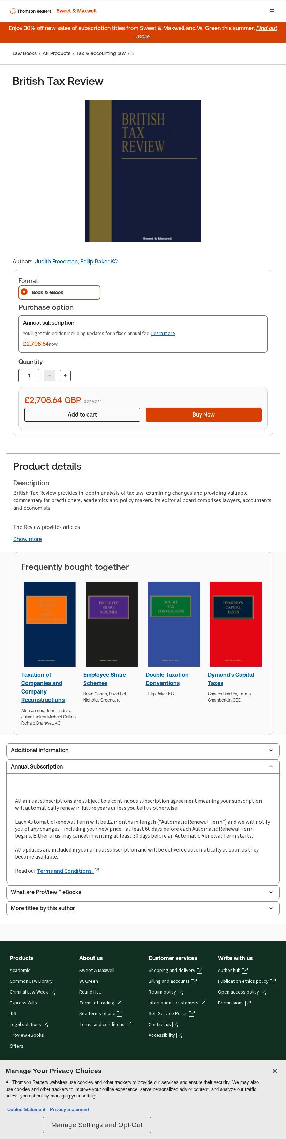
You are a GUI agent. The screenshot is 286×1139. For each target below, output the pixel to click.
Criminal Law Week (29, 992)
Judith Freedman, (57, 261)
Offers (16, 1046)
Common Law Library (31, 981)
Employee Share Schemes (104, 679)
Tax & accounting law (101, 53)
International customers (173, 1003)
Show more (27, 539)
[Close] (275, 1071)
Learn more (163, 333)
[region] (143, 1099)
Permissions (231, 1003)
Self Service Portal (168, 1014)
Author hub (229, 970)
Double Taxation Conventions (167, 679)
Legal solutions (25, 1024)
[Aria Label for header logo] (52, 11)
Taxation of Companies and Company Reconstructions (43, 687)
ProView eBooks (27, 1035)
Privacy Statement (68, 1109)
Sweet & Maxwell (96, 970)
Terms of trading (96, 1003)
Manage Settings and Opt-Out (97, 1125)
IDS (13, 1014)
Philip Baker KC (99, 261)
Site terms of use (97, 1014)
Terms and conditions (102, 1024)
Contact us (160, 1024)
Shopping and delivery (172, 970)
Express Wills (23, 1003)
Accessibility (162, 1035)
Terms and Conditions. (65, 871)
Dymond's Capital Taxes (231, 679)
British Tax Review (135, 53)
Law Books (25, 53)
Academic (20, 970)
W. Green (88, 981)
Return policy (162, 992)
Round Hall (90, 992)
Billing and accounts (169, 981)
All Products (56, 53)
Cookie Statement (26, 1109)
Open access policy (238, 992)
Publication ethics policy (243, 981)
